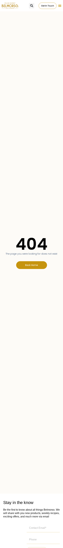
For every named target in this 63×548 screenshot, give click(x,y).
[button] (59, 5)
